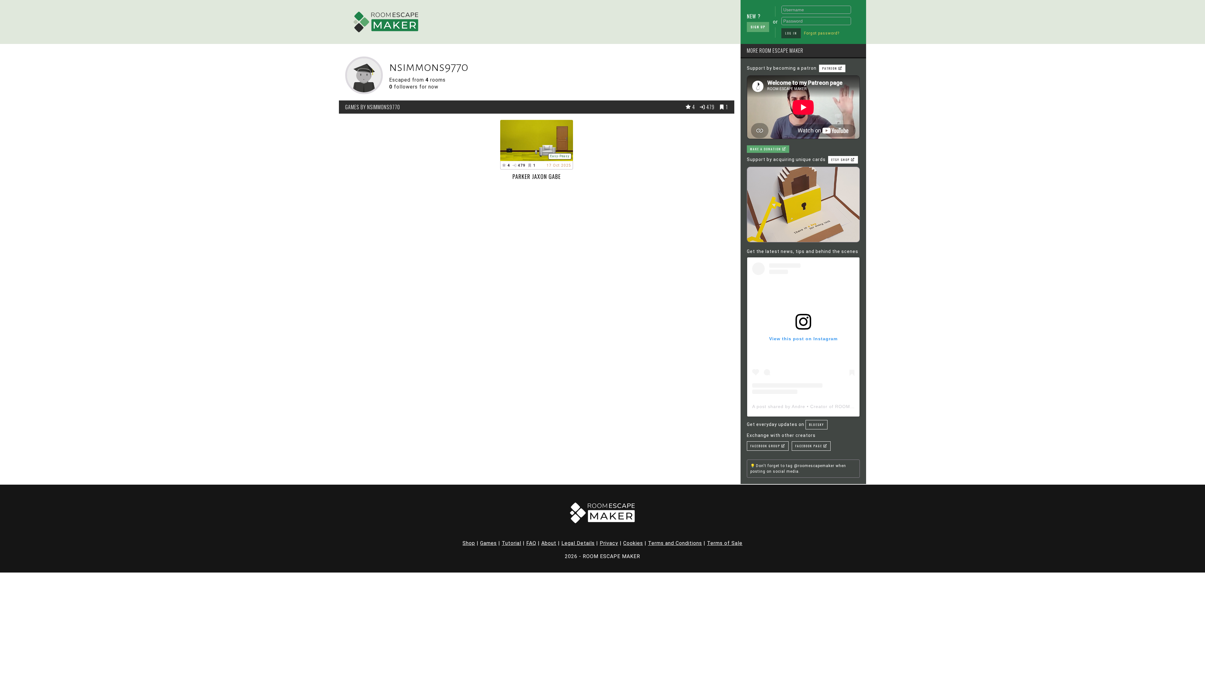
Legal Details (578, 543)
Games (488, 543)
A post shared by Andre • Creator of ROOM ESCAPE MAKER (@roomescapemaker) (846, 406)
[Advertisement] (582, 20)
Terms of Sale (724, 543)
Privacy (609, 543)
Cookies (633, 543)
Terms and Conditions (675, 543)
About (548, 543)
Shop (469, 543)
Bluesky (816, 424)
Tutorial (511, 543)
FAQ (531, 543)
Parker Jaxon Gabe (536, 176)
